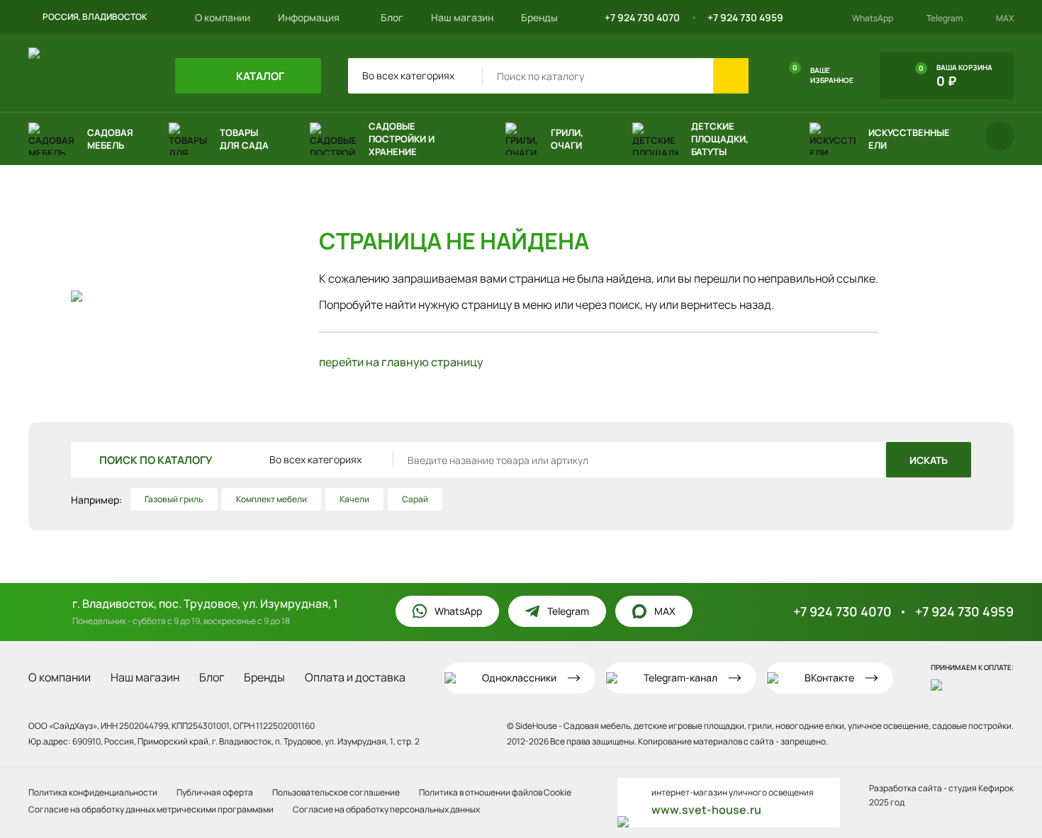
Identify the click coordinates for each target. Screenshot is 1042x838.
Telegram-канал (680, 677)
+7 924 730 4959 (745, 17)
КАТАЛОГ (259, 76)
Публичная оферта (215, 792)
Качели (354, 499)
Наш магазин (462, 17)
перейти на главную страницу (401, 362)
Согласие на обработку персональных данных (386, 809)
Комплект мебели (271, 499)
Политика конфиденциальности (92, 792)
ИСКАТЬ (928, 460)
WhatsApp (872, 18)
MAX (1005, 18)
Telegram (944, 18)
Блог (392, 17)
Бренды (539, 17)
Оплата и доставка (355, 677)
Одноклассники (519, 677)
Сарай (415, 499)
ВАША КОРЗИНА (955, 75)
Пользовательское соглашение (336, 792)
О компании (222, 17)
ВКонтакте (829, 677)
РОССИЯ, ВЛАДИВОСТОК (95, 17)
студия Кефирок (981, 788)
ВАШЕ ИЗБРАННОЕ (822, 73)
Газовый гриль (174, 499)
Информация (310, 17)
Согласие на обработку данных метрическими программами (151, 809)
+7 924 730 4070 (642, 17)
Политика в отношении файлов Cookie (495, 792)
